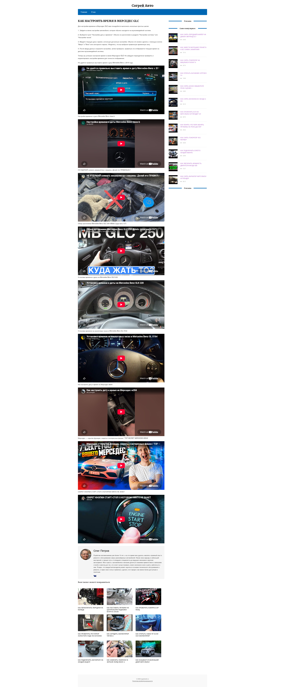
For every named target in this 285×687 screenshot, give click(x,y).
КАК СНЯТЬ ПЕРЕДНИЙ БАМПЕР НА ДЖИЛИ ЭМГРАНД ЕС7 (193, 35)
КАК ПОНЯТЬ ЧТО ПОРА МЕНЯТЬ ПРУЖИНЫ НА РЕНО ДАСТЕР (192, 126)
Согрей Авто (142, 5)
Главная (84, 12)
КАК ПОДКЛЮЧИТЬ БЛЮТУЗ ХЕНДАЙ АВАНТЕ (190, 151)
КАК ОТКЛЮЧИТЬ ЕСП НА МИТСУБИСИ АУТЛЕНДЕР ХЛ (190, 113)
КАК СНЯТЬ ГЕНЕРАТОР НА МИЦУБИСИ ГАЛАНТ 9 (190, 61)
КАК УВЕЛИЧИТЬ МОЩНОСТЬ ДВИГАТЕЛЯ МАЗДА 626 (191, 164)
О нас (93, 12)
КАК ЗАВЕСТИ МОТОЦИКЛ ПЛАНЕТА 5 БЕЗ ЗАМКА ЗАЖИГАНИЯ (193, 48)
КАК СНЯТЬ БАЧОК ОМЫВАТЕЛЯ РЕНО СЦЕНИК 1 (192, 87)
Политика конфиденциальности (142, 681)
